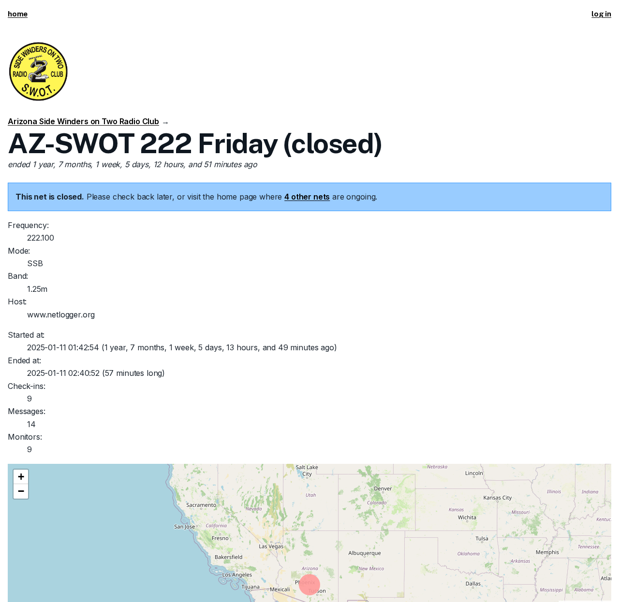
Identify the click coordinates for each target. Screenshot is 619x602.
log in (601, 14)
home (18, 14)
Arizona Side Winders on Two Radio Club (83, 121)
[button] (21, 477)
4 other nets (307, 196)
